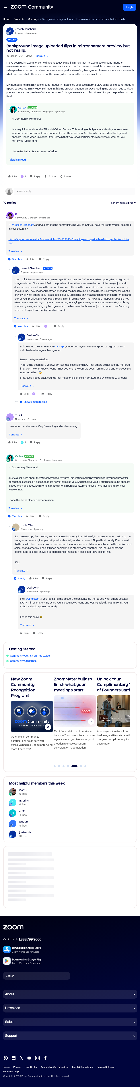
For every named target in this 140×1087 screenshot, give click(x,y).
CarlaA (22, 107)
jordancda (25, 832)
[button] (5, 7)
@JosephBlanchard (23, 224)
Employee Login (11, 1071)
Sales (9, 1022)
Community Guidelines (23, 661)
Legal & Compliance (82, 1067)
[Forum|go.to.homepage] (32, 7)
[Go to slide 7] (85, 766)
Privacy (17, 1067)
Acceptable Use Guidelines (54, 1067)
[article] (70, 237)
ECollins (24, 800)
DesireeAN (33, 335)
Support (11, 1035)
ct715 (22, 811)
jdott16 (23, 790)
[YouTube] (29, 1057)
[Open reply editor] (70, 191)
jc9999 (23, 821)
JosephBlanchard (25, 29)
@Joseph (59, 346)
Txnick (18, 415)
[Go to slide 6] (78, 766)
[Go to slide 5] (72, 766)
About (9, 994)
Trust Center (31, 1067)
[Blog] (5, 1057)
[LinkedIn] (13, 1057)
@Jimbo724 (32, 598)
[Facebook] (45, 1057)
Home (6, 19)
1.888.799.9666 (30, 939)
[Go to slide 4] (68, 766)
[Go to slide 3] (63, 766)
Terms (6, 1067)
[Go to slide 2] (59, 766)
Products (19, 19)
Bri (16, 213)
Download (12, 1008)
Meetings (33, 19)
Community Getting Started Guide (30, 655)
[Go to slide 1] (54, 766)
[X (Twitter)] (21, 1057)
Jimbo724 (27, 525)
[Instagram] (37, 1057)
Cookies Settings (105, 1067)
